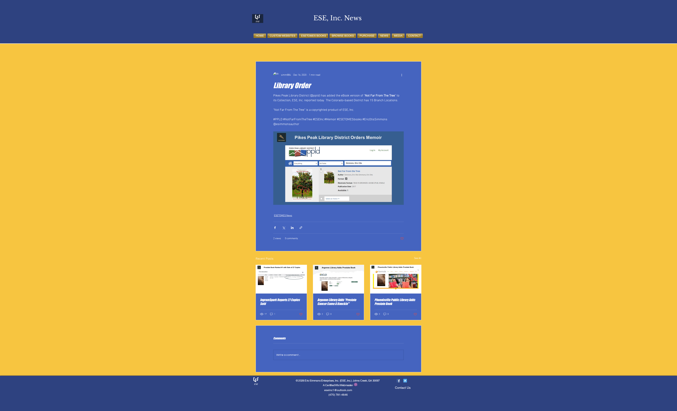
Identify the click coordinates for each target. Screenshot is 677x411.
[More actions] (402, 75)
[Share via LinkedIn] (292, 227)
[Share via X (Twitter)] (283, 227)
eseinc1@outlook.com (338, 390)
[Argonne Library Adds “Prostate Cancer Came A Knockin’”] (338, 279)
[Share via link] (301, 227)
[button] (282, 36)
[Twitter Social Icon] (405, 380)
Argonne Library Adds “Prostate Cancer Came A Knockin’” (336, 302)
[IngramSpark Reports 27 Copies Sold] (281, 279)
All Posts (261, 51)
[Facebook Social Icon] (398, 380)
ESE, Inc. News (357, 51)
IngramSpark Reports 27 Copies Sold (280, 302)
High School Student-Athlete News (293, 51)
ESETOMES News (331, 51)
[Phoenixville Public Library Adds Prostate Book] (395, 279)
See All (417, 258)
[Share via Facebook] (275, 227)
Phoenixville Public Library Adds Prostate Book (394, 302)
